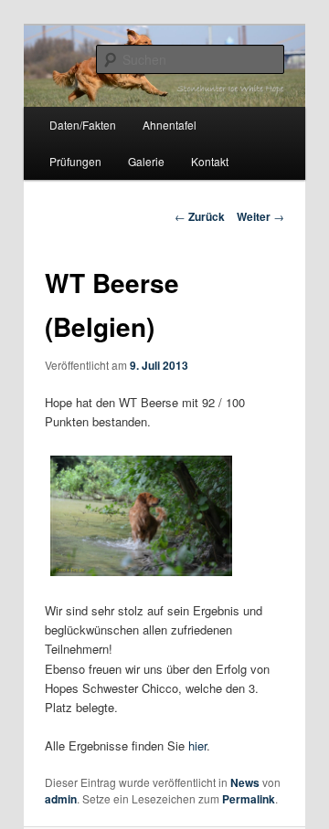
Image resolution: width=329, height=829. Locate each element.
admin (61, 799)
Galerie (146, 161)
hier (197, 745)
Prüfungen (75, 161)
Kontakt (209, 161)
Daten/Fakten (82, 124)
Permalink (248, 799)
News (245, 782)
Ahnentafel (169, 124)
